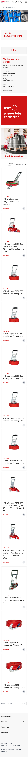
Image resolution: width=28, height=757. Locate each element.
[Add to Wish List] (23, 208)
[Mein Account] (21, 2)
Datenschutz (4, 745)
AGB (11, 743)
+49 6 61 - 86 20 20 (8, 86)
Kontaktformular (8, 90)
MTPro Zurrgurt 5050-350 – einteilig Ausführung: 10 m (13, 419)
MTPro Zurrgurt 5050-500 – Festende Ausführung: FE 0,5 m (14, 600)
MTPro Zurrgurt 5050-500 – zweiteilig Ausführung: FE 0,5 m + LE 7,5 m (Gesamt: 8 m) (13, 507)
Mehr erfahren (6, 208)
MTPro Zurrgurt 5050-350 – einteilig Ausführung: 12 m (13, 461)
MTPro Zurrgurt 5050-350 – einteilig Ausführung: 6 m (13, 334)
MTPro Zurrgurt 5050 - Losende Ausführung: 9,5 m (13, 643)
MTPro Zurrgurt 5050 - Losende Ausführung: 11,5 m (14, 686)
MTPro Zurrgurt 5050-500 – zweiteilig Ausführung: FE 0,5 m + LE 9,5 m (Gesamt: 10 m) (13, 554)
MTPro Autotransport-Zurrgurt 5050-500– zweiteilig (11, 201)
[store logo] (5, 2)
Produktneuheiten (14, 156)
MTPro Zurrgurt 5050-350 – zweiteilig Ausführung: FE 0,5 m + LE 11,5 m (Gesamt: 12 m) (13, 248)
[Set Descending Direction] (26, 164)
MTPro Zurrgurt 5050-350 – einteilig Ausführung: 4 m (13, 292)
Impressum (4, 743)
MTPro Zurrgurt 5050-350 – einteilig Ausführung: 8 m (13, 377)
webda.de (4, 751)
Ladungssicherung (10, 6)
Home (2, 6)
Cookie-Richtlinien (15, 745)
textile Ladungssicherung (9, 7)
